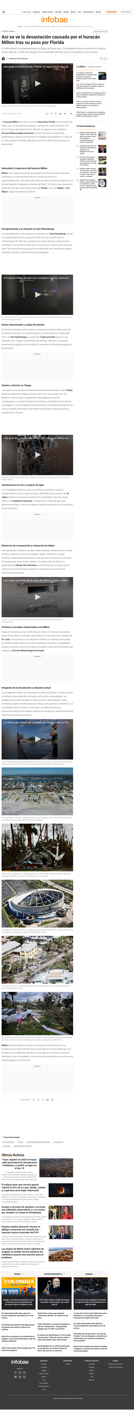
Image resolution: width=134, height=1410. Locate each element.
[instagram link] (24, 1372)
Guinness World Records (66, 26)
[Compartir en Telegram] (65, 114)
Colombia (58, 12)
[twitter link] (20, 1372)
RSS (44, 1389)
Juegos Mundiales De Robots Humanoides (37, 26)
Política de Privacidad (115, 1367)
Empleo (67, 1364)
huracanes (6, 1146)
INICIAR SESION (126, 12)
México (73, 12)
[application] (37, 83)
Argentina (36, 12)
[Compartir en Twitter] (56, 114)
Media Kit (92, 1380)
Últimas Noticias (44, 1386)
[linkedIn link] (24, 1376)
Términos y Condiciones (115, 1364)
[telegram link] (20, 1376)
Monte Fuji (54, 26)
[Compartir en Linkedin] (60, 114)
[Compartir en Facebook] (51, 114)
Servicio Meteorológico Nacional (38, 1142)
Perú (79, 12)
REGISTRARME (111, 12)
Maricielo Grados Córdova (18, 59)
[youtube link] (15, 1376)
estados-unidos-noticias (22, 1146)
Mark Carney (88, 26)
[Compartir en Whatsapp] (47, 114)
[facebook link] (15, 1372)
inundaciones (58, 1142)
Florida (20, 1142)
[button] (4, 12)
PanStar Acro (79, 26)
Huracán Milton (8, 1142)
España (66, 12)
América (43, 1364)
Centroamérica (88, 12)
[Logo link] (55, 19)
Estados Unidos (47, 12)
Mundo (98, 12)
